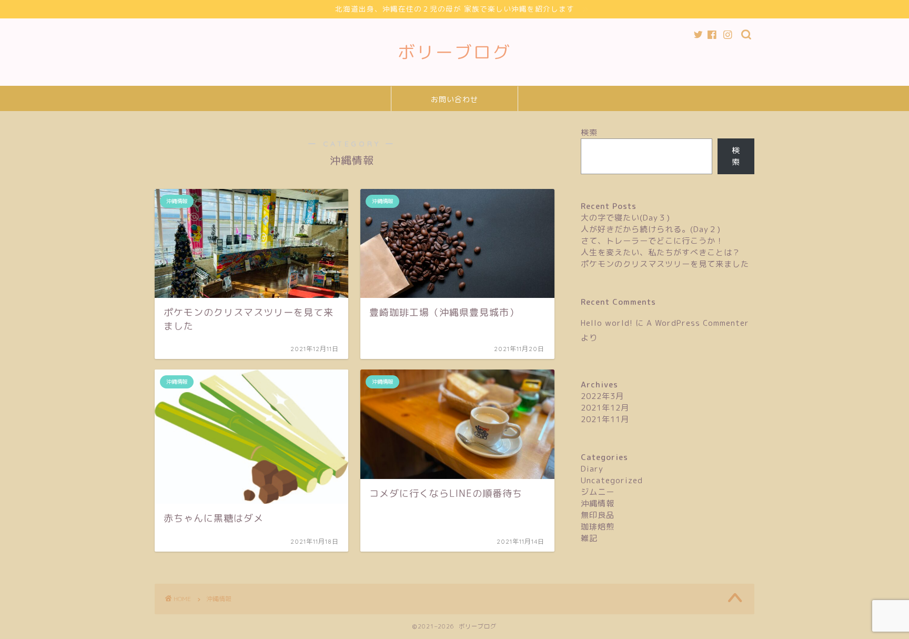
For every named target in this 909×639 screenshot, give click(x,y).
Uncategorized (612, 480)
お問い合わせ (454, 99)
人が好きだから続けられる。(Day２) (651, 229)
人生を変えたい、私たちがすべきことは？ (661, 252)
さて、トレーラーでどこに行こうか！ (652, 240)
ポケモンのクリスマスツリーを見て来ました (665, 263)
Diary (592, 468)
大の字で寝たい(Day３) (625, 217)
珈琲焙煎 (597, 526)
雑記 (589, 538)
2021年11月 (605, 419)
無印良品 (597, 515)
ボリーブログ (454, 52)
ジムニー (597, 491)
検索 (589, 132)
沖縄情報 (597, 503)
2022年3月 (602, 396)
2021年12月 (605, 407)
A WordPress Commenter (698, 322)
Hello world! (607, 322)
